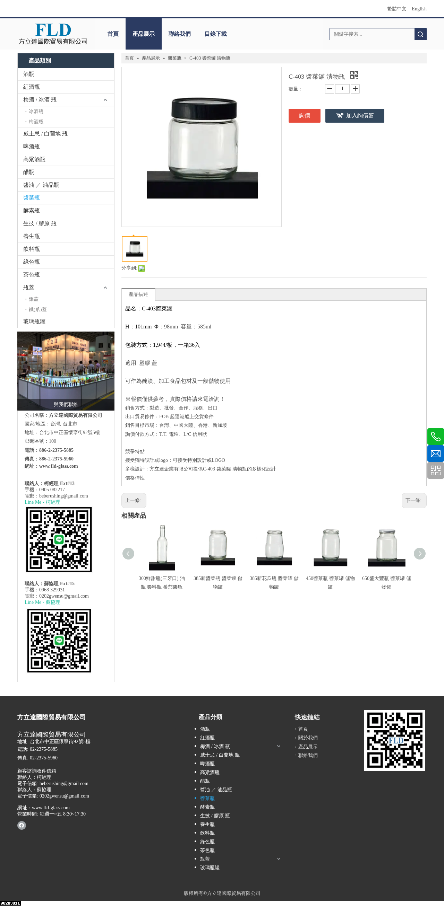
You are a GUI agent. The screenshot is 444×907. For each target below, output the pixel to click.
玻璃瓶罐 (34, 321)
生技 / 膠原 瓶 (40, 223)
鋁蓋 (34, 299)
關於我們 (308, 737)
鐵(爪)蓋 (38, 309)
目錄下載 (216, 34)
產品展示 (144, 34)
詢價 (304, 115)
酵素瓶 (31, 210)
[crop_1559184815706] (65, 371)
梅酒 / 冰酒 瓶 (40, 100)
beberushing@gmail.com (63, 496)
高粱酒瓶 (34, 159)
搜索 (420, 34)
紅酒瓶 (31, 87)
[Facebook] (21, 825)
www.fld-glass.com (58, 466)
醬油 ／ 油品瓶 (41, 185)
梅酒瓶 (36, 121)
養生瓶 (31, 236)
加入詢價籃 (360, 115)
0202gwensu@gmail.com (64, 596)
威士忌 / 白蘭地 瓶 (45, 134)
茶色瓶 (31, 275)
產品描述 (138, 294)
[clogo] (52, 34)
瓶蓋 (28, 287)
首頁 (113, 34)
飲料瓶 (31, 249)
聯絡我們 (180, 34)
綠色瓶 (31, 262)
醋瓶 (28, 172)
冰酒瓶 (36, 111)
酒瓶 (28, 74)
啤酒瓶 (31, 146)
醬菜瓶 (31, 198)
